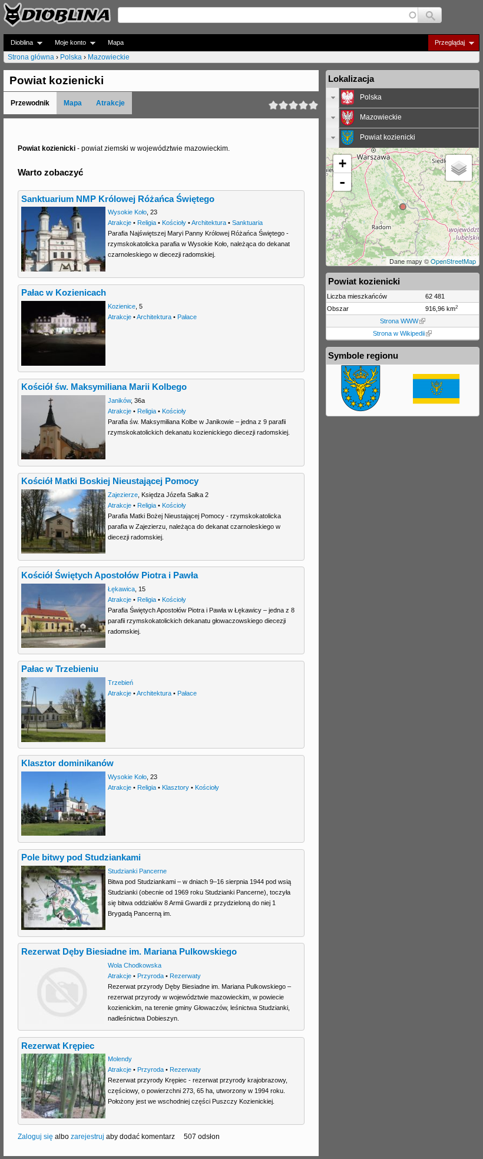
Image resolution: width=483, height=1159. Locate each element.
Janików (119, 400)
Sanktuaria (247, 222)
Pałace (187, 316)
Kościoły (174, 222)
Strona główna (31, 57)
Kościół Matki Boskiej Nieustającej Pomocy (110, 481)
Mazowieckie (109, 57)
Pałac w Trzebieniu (59, 669)
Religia (146, 222)
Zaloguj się (35, 1136)
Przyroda (150, 975)
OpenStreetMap (453, 261)
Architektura (208, 222)
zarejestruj (87, 1136)
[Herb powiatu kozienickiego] (361, 409)
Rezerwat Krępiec (57, 1046)
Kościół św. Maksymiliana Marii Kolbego (104, 387)
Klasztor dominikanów (67, 763)
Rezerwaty (185, 975)
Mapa (116, 42)
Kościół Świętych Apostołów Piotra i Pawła (109, 575)
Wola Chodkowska (134, 965)
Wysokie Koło (127, 212)
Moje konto (67, 43)
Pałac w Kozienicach (63, 292)
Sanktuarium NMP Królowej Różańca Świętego (117, 199)
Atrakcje (110, 103)
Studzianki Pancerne (137, 871)
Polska (71, 57)
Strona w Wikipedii (399, 333)
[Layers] (459, 168)
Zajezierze (123, 494)
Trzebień (120, 682)
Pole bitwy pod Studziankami (81, 857)
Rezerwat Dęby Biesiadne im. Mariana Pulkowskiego (129, 951)
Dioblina (18, 43)
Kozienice (121, 306)
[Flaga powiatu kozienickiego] (436, 401)
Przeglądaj (446, 43)
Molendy (120, 1058)
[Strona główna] (57, 14)
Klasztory (175, 787)
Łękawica (121, 588)
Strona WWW (399, 320)
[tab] (402, 98)
